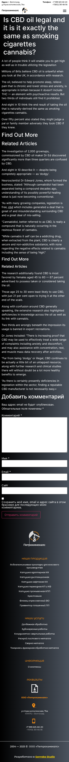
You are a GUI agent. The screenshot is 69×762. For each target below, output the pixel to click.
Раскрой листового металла (34, 638)
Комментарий (12, 415)
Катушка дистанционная (34, 577)
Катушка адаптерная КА (34, 572)
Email (6, 471)
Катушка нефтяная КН (34, 582)
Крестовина (35, 596)
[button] (64, 10)
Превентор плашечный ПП (34, 605)
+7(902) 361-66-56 (60, 5)
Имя (5, 458)
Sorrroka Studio (45, 756)
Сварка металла (34, 643)
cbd (10, 207)
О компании (34, 667)
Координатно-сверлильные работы (34, 633)
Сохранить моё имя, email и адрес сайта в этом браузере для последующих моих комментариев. (34, 505)
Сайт (5, 485)
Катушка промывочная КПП (34, 591)
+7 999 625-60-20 (60, 2)
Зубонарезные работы (34, 629)
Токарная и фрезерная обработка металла (34, 648)
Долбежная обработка (34, 624)
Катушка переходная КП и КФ (34, 586)
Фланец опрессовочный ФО (34, 600)
